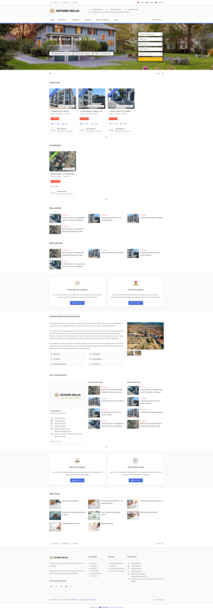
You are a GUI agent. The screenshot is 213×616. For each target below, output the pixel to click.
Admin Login (160, 600)
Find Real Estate (151, 59)
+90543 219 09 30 (115, 9)
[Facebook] (51, 586)
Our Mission (96, 354)
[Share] (162, 73)
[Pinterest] (71, 586)
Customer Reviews (59, 364)
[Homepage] (50, 74)
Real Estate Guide (107, 524)
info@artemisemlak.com (62, 429)
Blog (115, 20)
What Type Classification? (149, 512)
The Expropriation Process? (71, 524)
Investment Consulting (117, 571)
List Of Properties (104, 53)
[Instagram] (56, 586)
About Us (56, 354)
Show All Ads (57, 441)
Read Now (78, 480)
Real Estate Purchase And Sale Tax (151, 501)
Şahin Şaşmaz (56, 411)
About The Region (102, 20)
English (152, 2)
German (161, 2)
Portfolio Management (117, 568)
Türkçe (143, 2)
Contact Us (156, 20)
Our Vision (56, 359)
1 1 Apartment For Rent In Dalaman (151, 218)
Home (52, 20)
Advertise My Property (62, 53)
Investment (55, 145)
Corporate (75, 20)
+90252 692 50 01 (97, 9)
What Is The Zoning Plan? (70, 501)
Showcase (54, 82)
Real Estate (62, 20)
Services (88, 20)
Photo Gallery (96, 359)
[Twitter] (61, 586)
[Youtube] (66, 586)
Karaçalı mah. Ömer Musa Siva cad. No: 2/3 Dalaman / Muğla (110, 12)
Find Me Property (84, 53)
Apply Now (78, 303)
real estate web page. (117, 607)
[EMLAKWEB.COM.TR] (104, 607)
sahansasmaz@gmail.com (62, 431)
